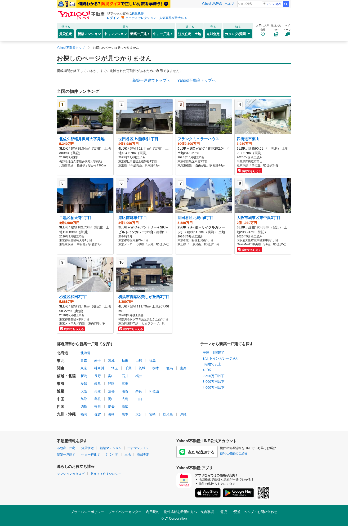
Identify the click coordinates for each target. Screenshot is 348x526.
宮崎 (152, 414)
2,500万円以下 (213, 375)
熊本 (125, 414)
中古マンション (115, 33)
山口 (138, 398)
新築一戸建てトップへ (151, 80)
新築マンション (89, 33)
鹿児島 (168, 414)
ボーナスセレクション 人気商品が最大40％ (156, 17)
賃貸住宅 (65, 33)
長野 (97, 375)
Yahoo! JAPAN (212, 3)
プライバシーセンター (125, 511)
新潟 (83, 375)
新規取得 (137, 13)
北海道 (85, 352)
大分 (138, 414)
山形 (138, 360)
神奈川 (99, 368)
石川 (125, 375)
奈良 (138, 391)
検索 (286, 4)
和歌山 (154, 391)
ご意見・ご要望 (229, 511)
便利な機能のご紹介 (234, 453)
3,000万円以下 (213, 381)
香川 (97, 406)
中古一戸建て (163, 33)
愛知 (83, 383)
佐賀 (97, 414)
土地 (198, 33)
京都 (111, 391)
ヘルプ (229, 3)
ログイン (113, 17)
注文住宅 (185, 33)
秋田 (125, 360)
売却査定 (213, 33)
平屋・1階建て (213, 352)
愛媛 (111, 406)
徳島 (83, 406)
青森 (83, 360)
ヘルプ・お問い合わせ (260, 511)
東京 (83, 368)
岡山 (111, 398)
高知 (125, 406)
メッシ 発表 (273, 4)
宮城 (111, 360)
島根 (97, 398)
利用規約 (152, 511)
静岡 (111, 383)
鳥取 (83, 398)
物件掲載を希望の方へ (180, 511)
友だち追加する (201, 452)
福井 (138, 375)
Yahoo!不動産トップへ (196, 80)
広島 (125, 398)
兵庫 (97, 391)
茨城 (142, 368)
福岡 (83, 414)
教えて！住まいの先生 (106, 473)
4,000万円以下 (213, 387)
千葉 (128, 368)
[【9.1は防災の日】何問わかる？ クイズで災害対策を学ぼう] (113, 4)
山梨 (183, 368)
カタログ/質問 (235, 33)
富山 (111, 375)
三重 (125, 383)
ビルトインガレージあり (221, 358)
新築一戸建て (140, 33)
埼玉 (114, 368)
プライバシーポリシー (87, 511)
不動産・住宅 (66, 448)
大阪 (83, 391)
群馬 (169, 368)
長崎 (111, 414)
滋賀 (125, 391)
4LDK (207, 369)
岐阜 (97, 383)
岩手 (97, 360)
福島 (152, 360)
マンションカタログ (71, 473)
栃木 (155, 368)
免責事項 (207, 511)
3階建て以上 (212, 363)
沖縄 (183, 414)
